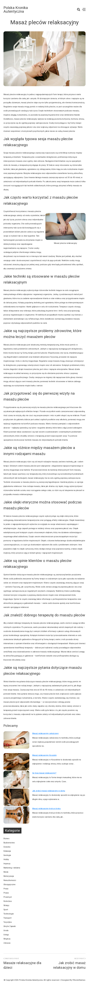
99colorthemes (79, 980)
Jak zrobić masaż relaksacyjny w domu (48, 791)
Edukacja (7, 851)
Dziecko (6, 847)
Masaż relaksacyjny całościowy (45, 733)
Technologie (8, 914)
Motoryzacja (8, 876)
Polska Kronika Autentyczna (15, 9)
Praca (5, 889)
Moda (5, 872)
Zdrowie (6, 943)
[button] (78, 9)
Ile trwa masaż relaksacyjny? (44, 773)
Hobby (6, 859)
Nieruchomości (9, 880)
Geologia (7, 855)
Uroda (5, 930)
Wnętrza (6, 939)
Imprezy (6, 863)
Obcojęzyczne (9, 884)
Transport (7, 918)
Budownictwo (9, 843)
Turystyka (7, 922)
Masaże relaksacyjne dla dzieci (22, 965)
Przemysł (7, 897)
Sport (5, 909)
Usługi (6, 935)
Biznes (6, 838)
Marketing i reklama (11, 868)
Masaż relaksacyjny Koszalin (44, 755)
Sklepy (6, 905)
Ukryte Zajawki (9, 926)
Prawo (6, 893)
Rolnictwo (7, 901)
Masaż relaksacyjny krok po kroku (46, 808)
